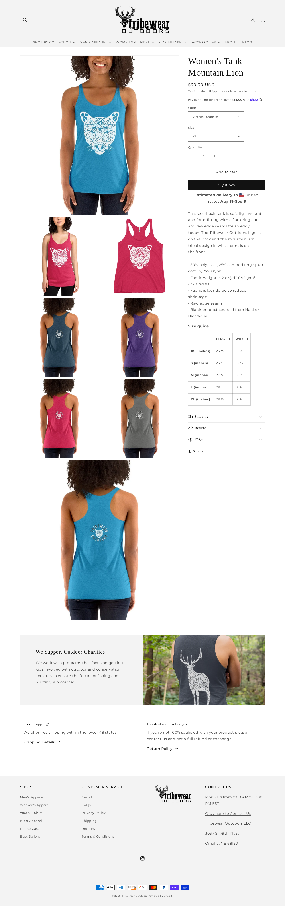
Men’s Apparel (32, 797)
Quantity (195, 147)
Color (192, 107)
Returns (88, 829)
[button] (25, 20)
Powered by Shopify (160, 895)
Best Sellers (30, 836)
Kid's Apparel (31, 821)
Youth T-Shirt (31, 813)
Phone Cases (30, 829)
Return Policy (160, 749)
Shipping (215, 91)
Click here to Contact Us (228, 813)
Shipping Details (39, 742)
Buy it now (226, 185)
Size (191, 127)
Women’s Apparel (35, 805)
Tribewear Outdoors (134, 895)
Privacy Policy (94, 813)
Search (87, 797)
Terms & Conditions (98, 836)
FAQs (86, 805)
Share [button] (198, 451)
